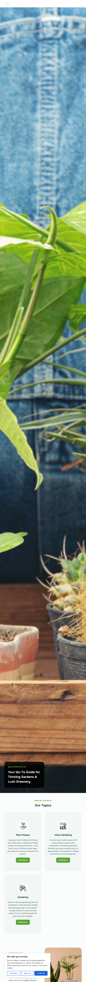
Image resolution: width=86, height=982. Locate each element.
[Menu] (81, 4)
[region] (27, 965)
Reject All (27, 973)
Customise (13, 973)
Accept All (41, 973)
